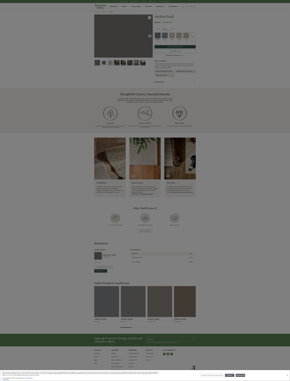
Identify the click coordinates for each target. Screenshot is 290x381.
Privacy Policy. (29, 378)
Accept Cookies (240, 375)
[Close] (287, 375)
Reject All (229, 375)
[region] (145, 375)
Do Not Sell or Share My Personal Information (212, 375)
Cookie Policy (6, 379)
